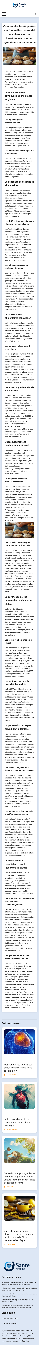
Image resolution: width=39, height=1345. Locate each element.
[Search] (35, 14)
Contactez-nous (9, 1323)
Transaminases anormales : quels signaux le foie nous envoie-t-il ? (18, 1067)
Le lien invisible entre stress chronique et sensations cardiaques (19, 1122)
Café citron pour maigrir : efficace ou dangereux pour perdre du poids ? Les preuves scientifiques (18, 1235)
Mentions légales (10, 1318)
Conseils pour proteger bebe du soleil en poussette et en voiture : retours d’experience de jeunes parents (19, 1178)
